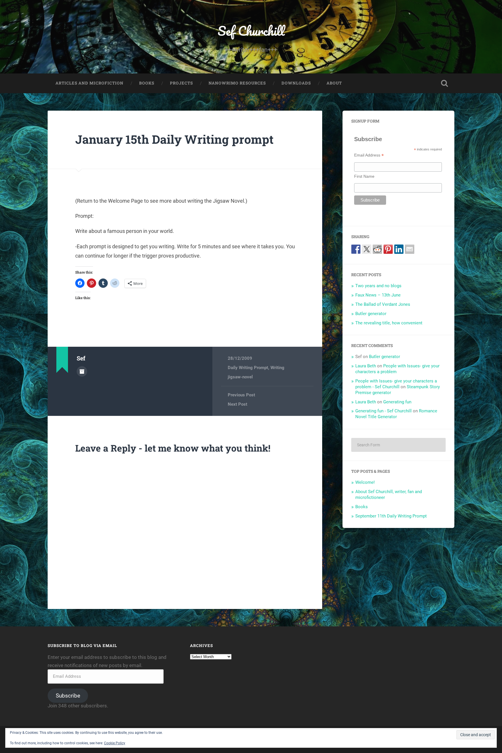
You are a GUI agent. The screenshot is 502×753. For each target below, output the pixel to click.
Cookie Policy (114, 743)
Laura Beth (365, 366)
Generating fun (397, 402)
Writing (277, 367)
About (334, 83)
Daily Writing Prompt (248, 367)
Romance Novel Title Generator (396, 413)
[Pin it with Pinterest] (388, 249)
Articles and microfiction (89, 83)
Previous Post (241, 395)
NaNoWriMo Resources (237, 83)
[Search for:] (398, 445)
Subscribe (68, 695)
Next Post (237, 404)
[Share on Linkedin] (399, 249)
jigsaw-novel (240, 377)
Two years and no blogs (378, 285)
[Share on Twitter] (366, 249)
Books (146, 83)
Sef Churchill (251, 30)
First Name (364, 176)
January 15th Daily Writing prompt (174, 139)
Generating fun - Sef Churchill (383, 411)
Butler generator (370, 313)
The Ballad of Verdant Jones (382, 304)
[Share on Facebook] (356, 249)
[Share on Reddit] (377, 249)
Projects (181, 83)
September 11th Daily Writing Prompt (391, 516)
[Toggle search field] (444, 83)
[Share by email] (409, 249)
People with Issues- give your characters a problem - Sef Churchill (396, 383)
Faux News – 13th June (378, 295)
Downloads (296, 83)
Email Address (369, 154)
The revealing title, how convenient (388, 323)
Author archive (82, 371)
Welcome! (365, 482)
